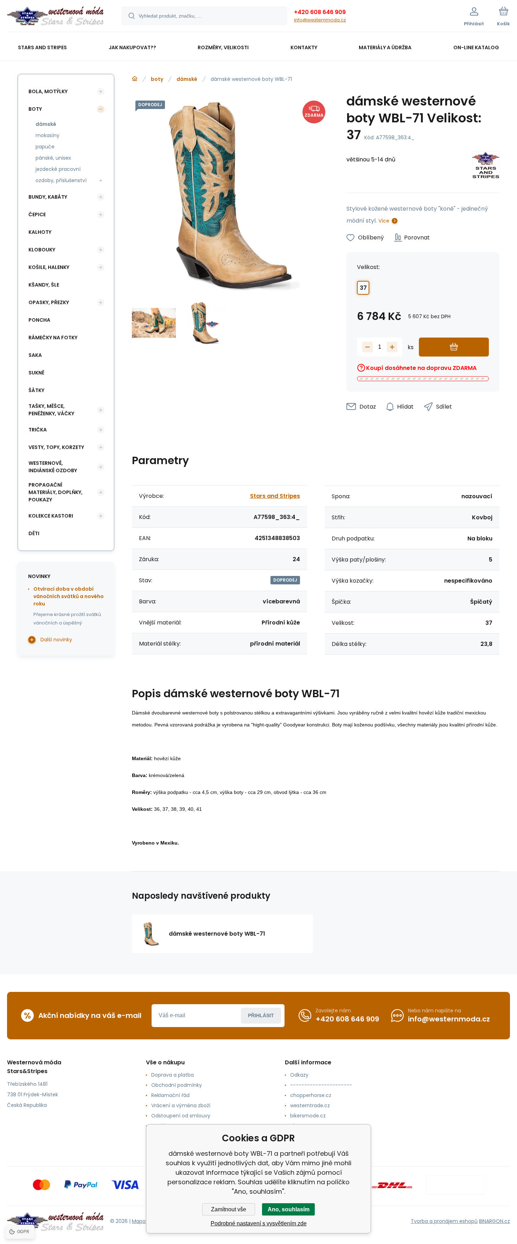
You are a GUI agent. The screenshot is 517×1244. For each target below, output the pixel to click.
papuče (45, 146)
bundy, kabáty (47, 196)
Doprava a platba (172, 1074)
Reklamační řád (170, 1095)
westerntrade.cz (310, 1105)
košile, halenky (48, 267)
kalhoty (39, 232)
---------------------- (321, 1085)
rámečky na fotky (52, 337)
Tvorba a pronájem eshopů (444, 1221)
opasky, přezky (48, 302)
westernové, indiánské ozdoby (52, 467)
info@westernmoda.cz (320, 20)
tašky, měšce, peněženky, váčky (51, 410)
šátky (36, 390)
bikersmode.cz (308, 1115)
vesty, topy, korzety (56, 447)
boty (157, 79)
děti (33, 533)
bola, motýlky (48, 91)
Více (383, 220)
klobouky (41, 249)
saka (35, 355)
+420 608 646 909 (320, 12)
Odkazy (299, 1074)
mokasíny (47, 135)
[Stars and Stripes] (485, 166)
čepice (37, 214)
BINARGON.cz (494, 1221)
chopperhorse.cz (310, 1095)
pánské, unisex (53, 157)
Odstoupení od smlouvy (180, 1115)
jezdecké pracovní (58, 169)
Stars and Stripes (275, 496)
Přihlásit (261, 1015)
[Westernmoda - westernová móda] (135, 79)
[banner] (55, 16)
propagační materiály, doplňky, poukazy (55, 492)
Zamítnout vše (228, 1209)
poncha (39, 319)
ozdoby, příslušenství (61, 180)
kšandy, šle (43, 284)
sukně (36, 372)
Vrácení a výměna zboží (180, 1105)
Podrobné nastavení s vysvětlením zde (259, 1223)
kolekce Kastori (50, 515)
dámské (187, 79)
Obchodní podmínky (176, 1085)
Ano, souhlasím (288, 1209)
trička (37, 429)
